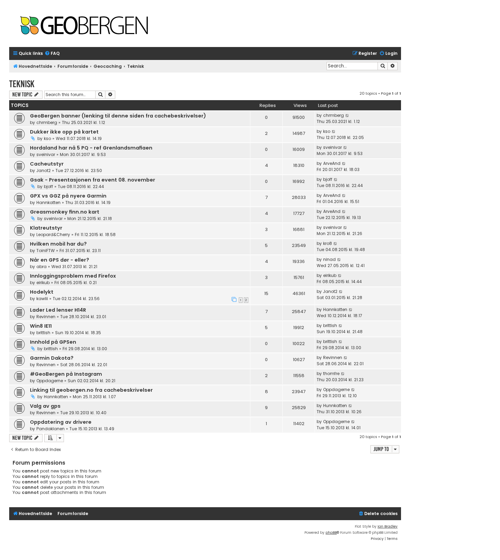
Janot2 (43, 170)
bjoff (48, 186)
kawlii (42, 298)
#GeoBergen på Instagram (66, 374)
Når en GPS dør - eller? (59, 259)
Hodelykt (41, 292)
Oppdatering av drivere (60, 422)
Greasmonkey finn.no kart (64, 211)
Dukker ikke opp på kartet (64, 131)
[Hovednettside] (84, 26)
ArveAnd (331, 163)
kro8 (327, 243)
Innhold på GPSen (53, 342)
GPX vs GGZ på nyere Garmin (68, 195)
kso (47, 138)
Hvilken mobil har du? (58, 243)
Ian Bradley (388, 526)
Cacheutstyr (47, 163)
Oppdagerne (49, 381)
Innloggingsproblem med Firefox (73, 276)
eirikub (43, 282)
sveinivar (45, 154)
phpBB (331, 532)
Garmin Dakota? (51, 358)
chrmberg (46, 122)
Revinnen (45, 317)
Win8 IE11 (41, 326)
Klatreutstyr (46, 227)
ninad (329, 259)
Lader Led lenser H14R (58, 310)
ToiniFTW (45, 250)
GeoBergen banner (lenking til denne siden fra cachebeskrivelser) (118, 115)
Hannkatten (48, 202)
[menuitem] (52, 53)
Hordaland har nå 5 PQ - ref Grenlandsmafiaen (91, 147)
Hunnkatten (335, 405)
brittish (43, 333)
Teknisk (21, 84)
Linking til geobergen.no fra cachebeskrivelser (91, 390)
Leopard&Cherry (53, 234)
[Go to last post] (347, 115)
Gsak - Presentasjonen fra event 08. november (92, 179)
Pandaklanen (50, 429)
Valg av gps (45, 406)
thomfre (331, 373)
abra (41, 266)
